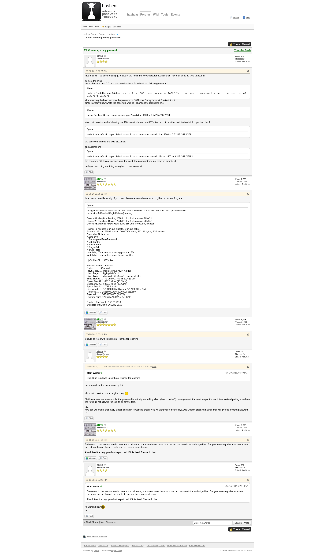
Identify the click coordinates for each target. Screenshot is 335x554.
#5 (248, 440)
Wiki (156, 14)
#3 (248, 334)
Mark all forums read (177, 545)
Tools (164, 14)
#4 (248, 366)
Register (117, 27)
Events (175, 14)
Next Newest (107, 522)
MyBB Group (116, 550)
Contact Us (103, 545)
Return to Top (138, 545)
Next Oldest (92, 522)
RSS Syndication (197, 545)
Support (102, 34)
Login (108, 27)
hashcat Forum (90, 34)
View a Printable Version (97, 536)
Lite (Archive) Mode (156, 545)
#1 (248, 71)
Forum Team (90, 545)
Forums (145, 14)
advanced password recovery (109, 10)
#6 (248, 480)
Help (248, 17)
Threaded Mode (242, 50)
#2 (248, 194)
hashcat (132, 14)
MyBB (96, 550)
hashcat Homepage (120, 545)
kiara (99, 55)
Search (236, 17)
